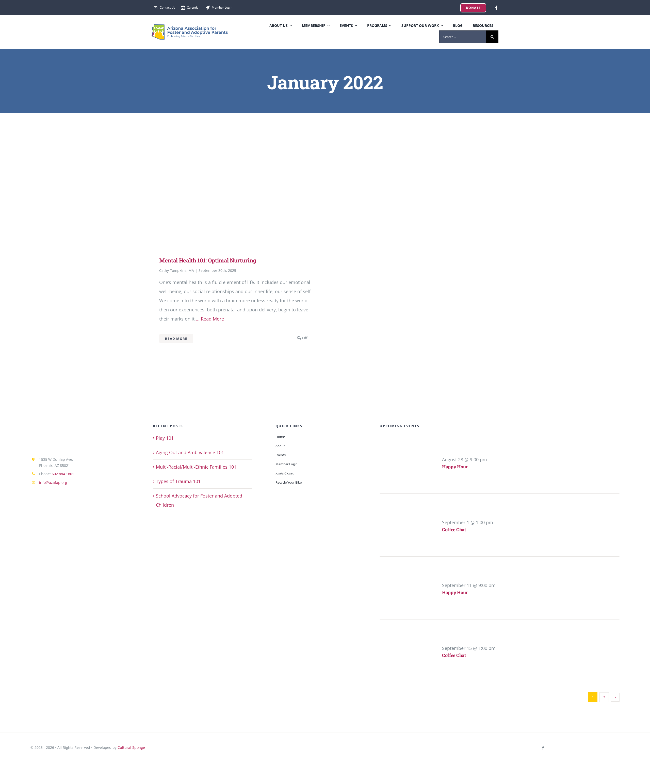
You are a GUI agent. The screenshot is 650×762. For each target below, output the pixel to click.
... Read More (210, 319)
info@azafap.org (53, 482)
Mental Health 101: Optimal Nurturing (207, 260)
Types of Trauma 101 (178, 481)
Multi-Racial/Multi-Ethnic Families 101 (196, 467)
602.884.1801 (63, 473)
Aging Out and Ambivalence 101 (190, 452)
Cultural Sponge (131, 747)
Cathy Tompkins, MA (176, 270)
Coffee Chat (454, 529)
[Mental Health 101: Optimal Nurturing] (236, 153)
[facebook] (496, 8)
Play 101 (165, 438)
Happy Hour (455, 467)
